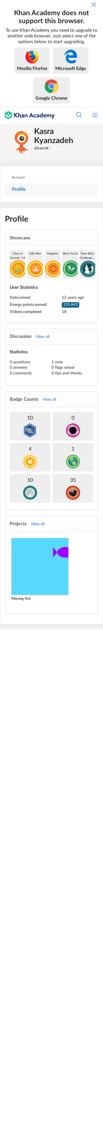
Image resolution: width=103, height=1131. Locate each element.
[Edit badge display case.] (51, 264)
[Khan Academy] (27, 115)
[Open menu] (95, 115)
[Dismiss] (93, 4)
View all (42, 337)
